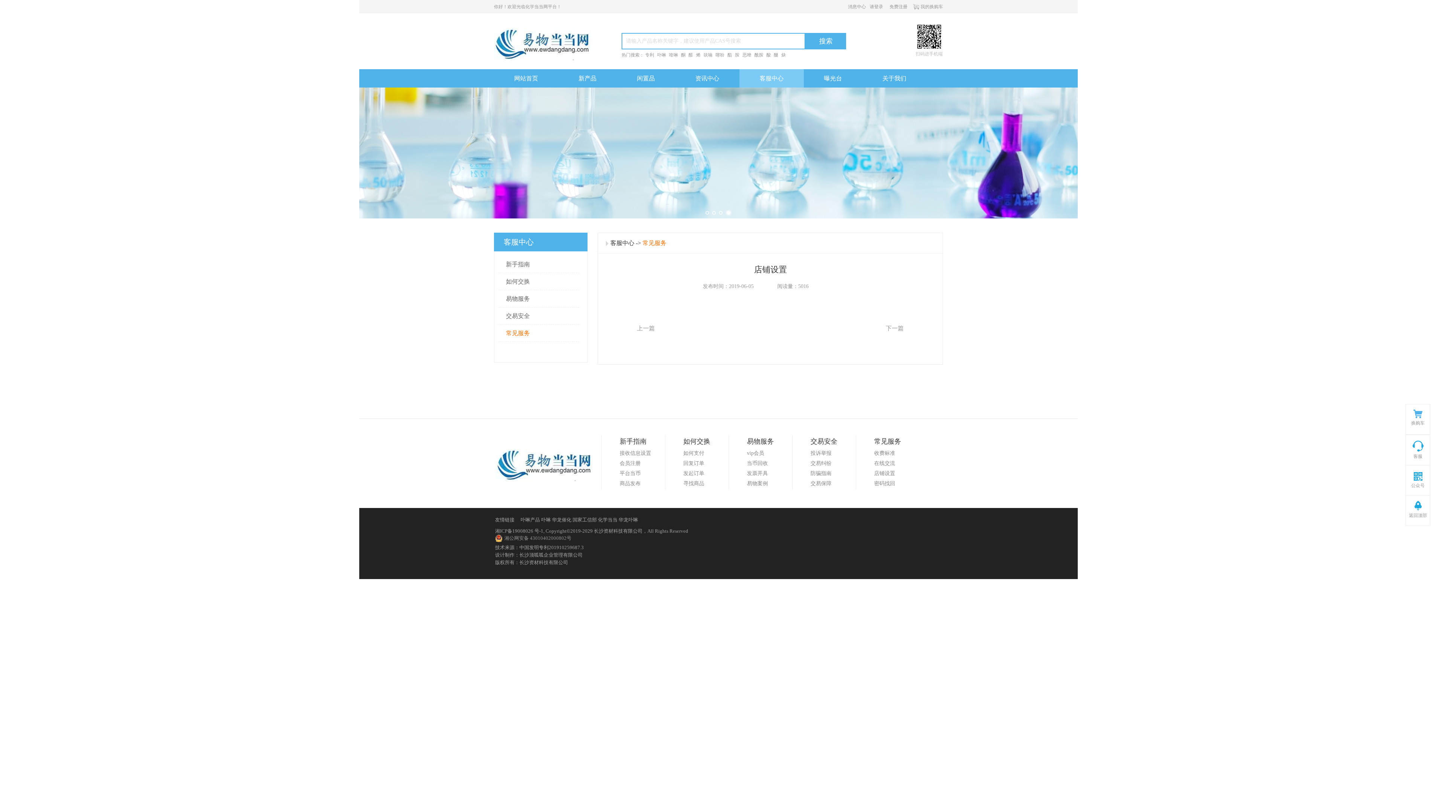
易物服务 (518, 299)
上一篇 (646, 328)
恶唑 (746, 55)
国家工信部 (585, 520)
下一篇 (895, 328)
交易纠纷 (821, 463)
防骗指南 (821, 473)
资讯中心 (707, 78)
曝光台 (833, 78)
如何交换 (518, 281)
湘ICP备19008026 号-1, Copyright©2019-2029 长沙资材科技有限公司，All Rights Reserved (591, 531)
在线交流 (884, 463)
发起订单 (693, 473)
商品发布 (630, 483)
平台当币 (630, 473)
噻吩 (720, 55)
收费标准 (884, 453)
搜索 (826, 41)
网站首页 (526, 78)
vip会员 (755, 453)
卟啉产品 (530, 520)
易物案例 (757, 483)
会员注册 (630, 463)
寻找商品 (693, 483)
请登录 (876, 6)
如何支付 (693, 453)
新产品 (588, 78)
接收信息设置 (635, 453)
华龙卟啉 (628, 520)
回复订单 (693, 463)
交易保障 (821, 483)
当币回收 (757, 463)
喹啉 (673, 55)
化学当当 (607, 520)
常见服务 (518, 333)
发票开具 (757, 473)
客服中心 (772, 78)
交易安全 (518, 316)
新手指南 (518, 264)
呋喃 (708, 55)
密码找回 (884, 483)
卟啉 (661, 55)
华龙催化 (561, 520)
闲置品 (646, 78)
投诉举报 (821, 453)
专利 (649, 55)
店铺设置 (884, 473)
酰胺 (758, 55)
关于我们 (894, 78)
